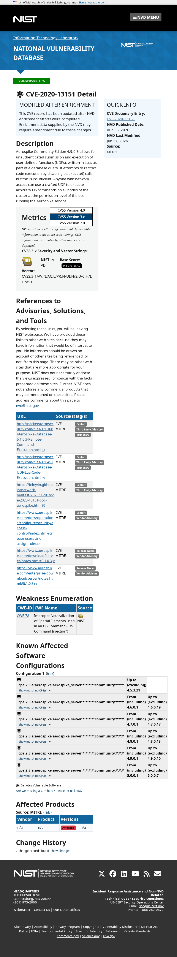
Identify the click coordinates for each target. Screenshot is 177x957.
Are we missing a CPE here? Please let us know (48, 791)
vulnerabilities (32, 81)
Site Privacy (22, 927)
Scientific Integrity (89, 931)
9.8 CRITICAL (71, 265)
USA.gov (109, 936)
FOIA (34, 931)
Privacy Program (67, 927)
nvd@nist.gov (27, 405)
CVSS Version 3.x (71, 216)
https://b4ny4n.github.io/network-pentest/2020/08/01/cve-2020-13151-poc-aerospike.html (35, 495)
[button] (145, 17)
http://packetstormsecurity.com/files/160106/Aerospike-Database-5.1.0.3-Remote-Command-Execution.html (35, 436)
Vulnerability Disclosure (120, 927)
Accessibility (43, 927)
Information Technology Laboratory (45, 37)
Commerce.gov (68, 936)
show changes (60, 851)
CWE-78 (23, 615)
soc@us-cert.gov (151, 906)
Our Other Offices (66, 909)
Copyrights (91, 927)
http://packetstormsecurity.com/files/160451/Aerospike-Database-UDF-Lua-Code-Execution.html (35, 467)
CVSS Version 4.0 (71, 210)
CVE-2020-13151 (121, 118)
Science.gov (91, 936)
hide (50, 674)
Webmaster (21, 909)
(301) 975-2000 (25, 902)
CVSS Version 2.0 (71, 223)
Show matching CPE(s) (33, 690)
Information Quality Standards (128, 931)
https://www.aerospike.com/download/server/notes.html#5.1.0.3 (35, 555)
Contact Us (42, 909)
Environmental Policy (56, 931)
